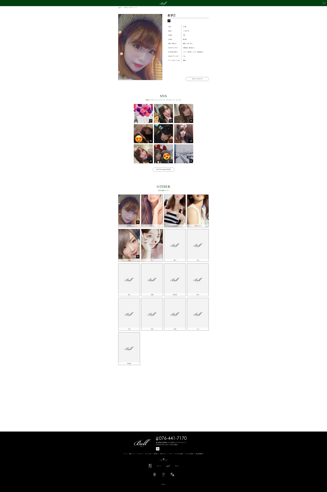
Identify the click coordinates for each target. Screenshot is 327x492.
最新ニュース (132, 453)
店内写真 (155, 453)
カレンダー (140, 453)
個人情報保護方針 (199, 453)
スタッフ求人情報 (189, 453)
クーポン (170, 453)
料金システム (163, 453)
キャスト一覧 (148, 453)
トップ (125, 453)
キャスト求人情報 (179, 453)
